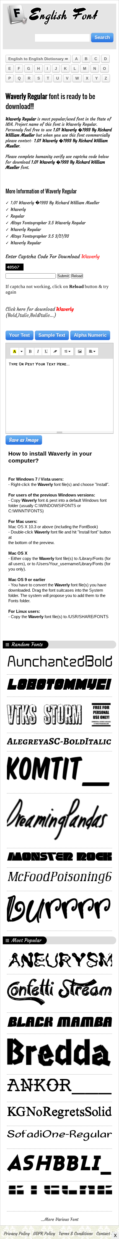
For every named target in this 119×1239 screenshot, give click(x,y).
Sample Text (51, 335)
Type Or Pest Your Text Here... (39, 364)
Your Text (19, 335)
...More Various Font (59, 1219)
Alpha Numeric (90, 335)
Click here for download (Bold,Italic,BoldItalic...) (40, 312)
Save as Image (23, 440)
